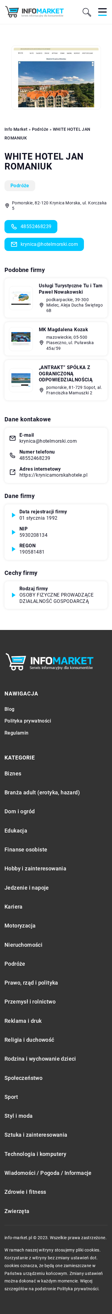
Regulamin (16, 733)
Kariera (13, 906)
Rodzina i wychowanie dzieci (40, 1059)
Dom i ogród (19, 811)
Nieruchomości (23, 945)
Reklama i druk (23, 1021)
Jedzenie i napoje (26, 888)
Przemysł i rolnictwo (30, 1001)
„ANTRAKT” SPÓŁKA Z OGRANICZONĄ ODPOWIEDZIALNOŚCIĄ (66, 374)
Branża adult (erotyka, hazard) (42, 792)
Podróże (19, 185)
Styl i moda (18, 1116)
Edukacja (15, 830)
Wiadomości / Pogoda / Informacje (48, 1173)
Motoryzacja (20, 925)
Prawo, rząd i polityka (31, 982)
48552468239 (36, 226)
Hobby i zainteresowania (35, 868)
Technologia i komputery (35, 1154)
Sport (11, 1097)
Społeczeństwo (23, 1078)
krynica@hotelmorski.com (49, 244)
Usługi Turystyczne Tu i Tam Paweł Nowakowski (71, 289)
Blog (9, 709)
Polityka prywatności (27, 721)
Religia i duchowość (29, 1040)
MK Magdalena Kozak (63, 329)
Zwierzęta (17, 1211)
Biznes (12, 773)
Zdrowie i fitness (25, 1192)
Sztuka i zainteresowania (35, 1135)
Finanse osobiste (25, 849)
